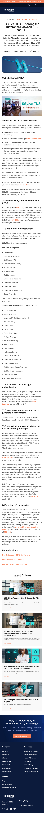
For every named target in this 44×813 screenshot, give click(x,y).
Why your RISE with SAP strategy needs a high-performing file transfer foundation (21, 667)
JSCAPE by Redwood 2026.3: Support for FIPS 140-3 (21, 599)
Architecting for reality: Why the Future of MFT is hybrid (21, 701)
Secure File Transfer (29, 20)
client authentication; (34, 139)
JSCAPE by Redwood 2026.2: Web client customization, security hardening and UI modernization (19, 633)
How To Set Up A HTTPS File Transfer (16, 555)
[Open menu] (40, 10)
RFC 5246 (15, 220)
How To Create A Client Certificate (14, 564)
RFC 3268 (7, 532)
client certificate (8, 458)
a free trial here (24, 185)
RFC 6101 (19, 208)
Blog (18, 20)
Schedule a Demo (21, 736)
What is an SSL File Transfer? (13, 560)
